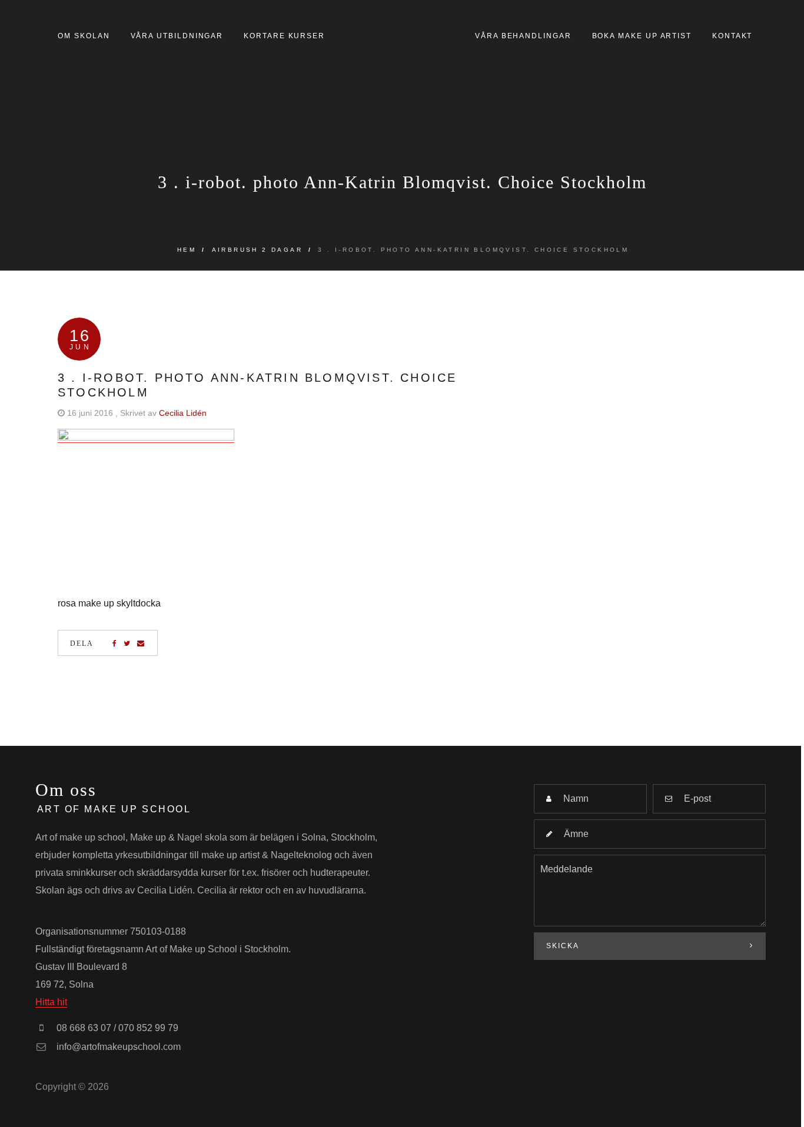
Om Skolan (83, 36)
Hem (186, 249)
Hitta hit (51, 1002)
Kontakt (732, 36)
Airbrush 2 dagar (257, 249)
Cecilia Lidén (183, 413)
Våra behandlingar (523, 36)
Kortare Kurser (284, 36)
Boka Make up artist (642, 36)
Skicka (562, 946)
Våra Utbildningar (177, 36)
